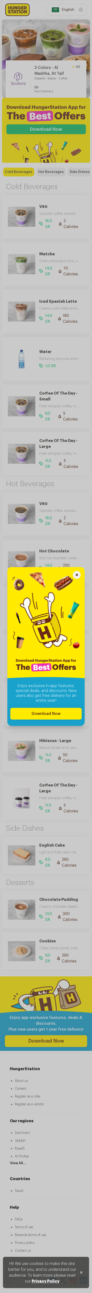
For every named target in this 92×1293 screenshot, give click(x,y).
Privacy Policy (45, 1281)
